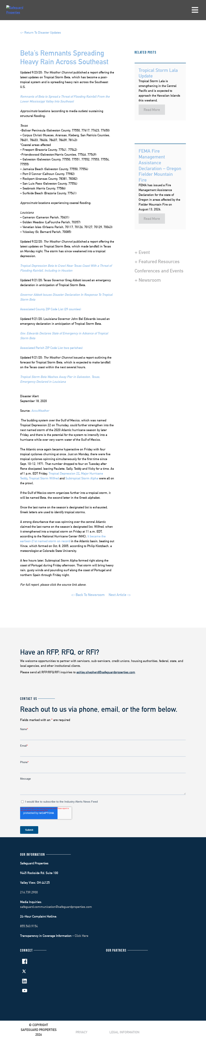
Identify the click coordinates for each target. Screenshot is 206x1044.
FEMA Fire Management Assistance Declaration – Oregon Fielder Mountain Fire (160, 165)
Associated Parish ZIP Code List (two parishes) (51, 348)
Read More (152, 110)
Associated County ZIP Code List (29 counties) (50, 309)
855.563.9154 (29, 926)
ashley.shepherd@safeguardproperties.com (105, 672)
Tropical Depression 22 (64, 473)
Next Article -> (120, 595)
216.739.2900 (29, 892)
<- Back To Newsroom (88, 595)
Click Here (81, 936)
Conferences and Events (159, 270)
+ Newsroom (148, 280)
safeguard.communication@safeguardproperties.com (56, 907)
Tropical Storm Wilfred (44, 478)
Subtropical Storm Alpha (81, 478)
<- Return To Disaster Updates (40, 32)
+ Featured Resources (157, 261)
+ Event (142, 252)
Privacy (81, 1032)
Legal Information (124, 1032)
